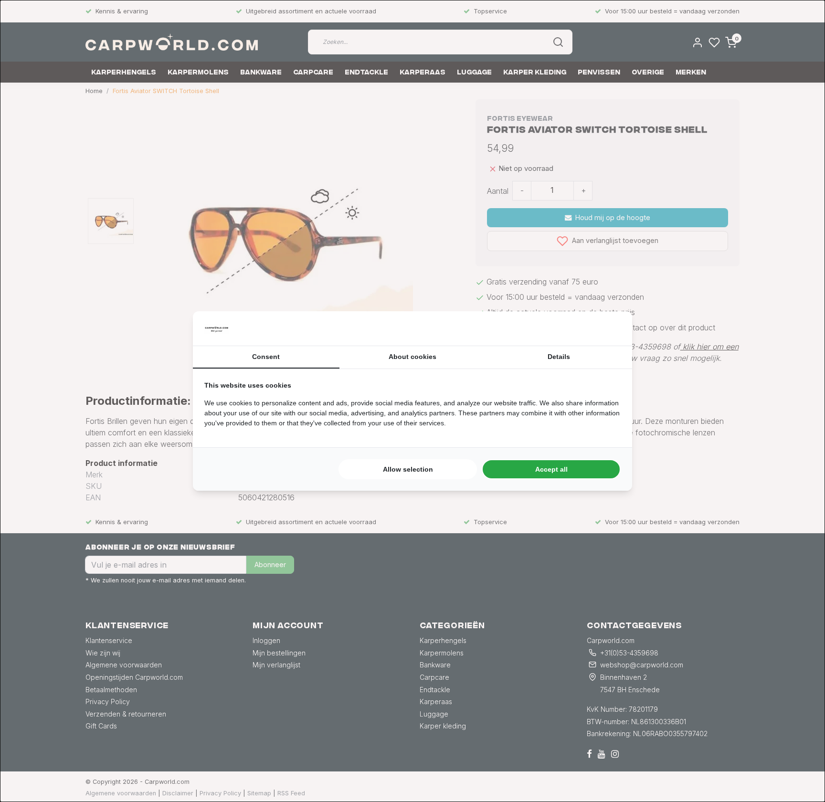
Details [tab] (559, 356)
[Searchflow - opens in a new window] (609, 328)
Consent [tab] (266, 356)
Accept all (551, 469)
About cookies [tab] (412, 356)
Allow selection (408, 469)
